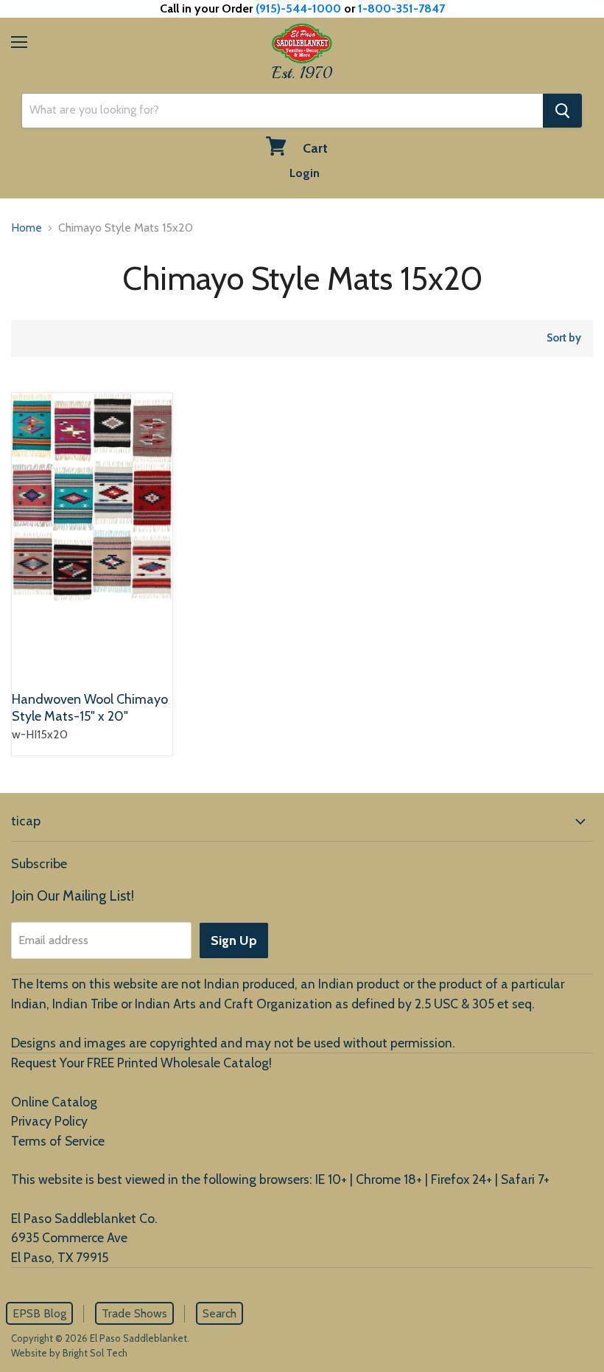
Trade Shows (134, 1313)
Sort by (564, 338)
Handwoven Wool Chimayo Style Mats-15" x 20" (90, 708)
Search (219, 1313)
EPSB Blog (39, 1313)
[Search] (562, 111)
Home (26, 228)
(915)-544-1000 (298, 8)
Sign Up (234, 940)
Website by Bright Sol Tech (69, 1353)
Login (304, 173)
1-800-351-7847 (401, 8)
